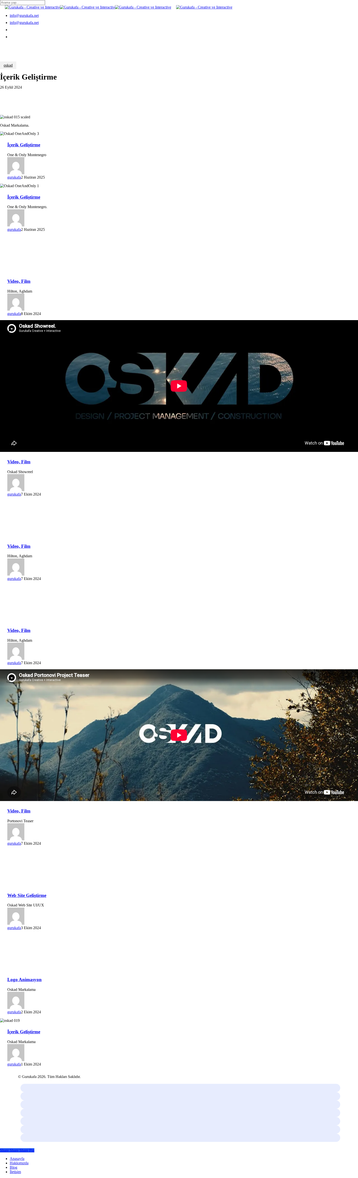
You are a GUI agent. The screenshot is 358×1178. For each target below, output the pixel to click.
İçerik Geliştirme (23, 144)
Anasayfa (17, 1159)
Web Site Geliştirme (26, 895)
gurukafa (14, 177)
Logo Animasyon (24, 979)
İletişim (15, 1172)
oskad (8, 65)
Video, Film (18, 281)
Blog (13, 1167)
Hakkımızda (19, 1163)
